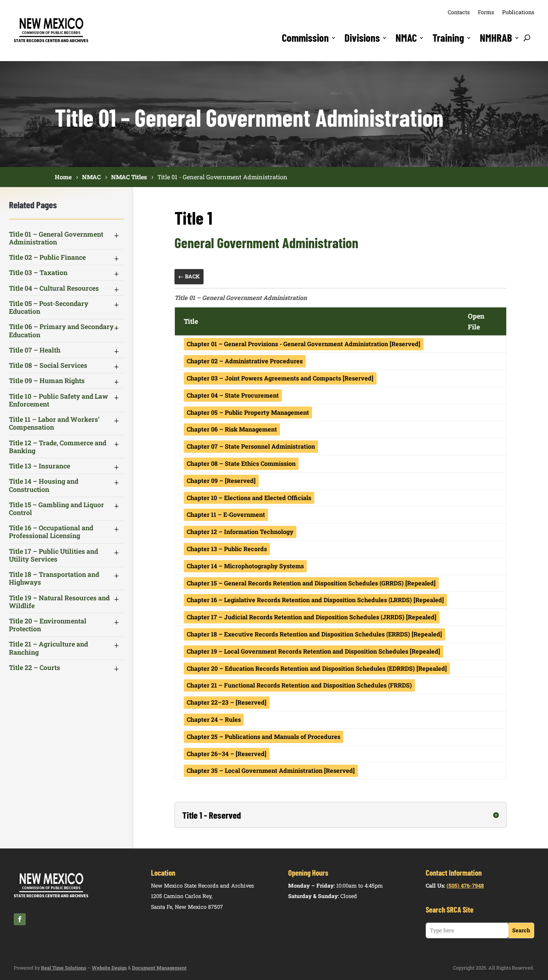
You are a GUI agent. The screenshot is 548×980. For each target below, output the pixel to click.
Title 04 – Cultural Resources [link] (54, 288)
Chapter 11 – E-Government (226, 514)
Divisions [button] (362, 37)
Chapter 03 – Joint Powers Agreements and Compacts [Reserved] (280, 378)
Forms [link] (486, 12)
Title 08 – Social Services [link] (48, 365)
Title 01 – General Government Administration (240, 297)
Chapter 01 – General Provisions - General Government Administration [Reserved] (304, 344)
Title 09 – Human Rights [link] (47, 380)
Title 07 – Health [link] (34, 350)
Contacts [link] (459, 12)
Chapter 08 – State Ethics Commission (241, 463)
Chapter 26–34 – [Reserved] (227, 754)
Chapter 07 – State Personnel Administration (251, 446)
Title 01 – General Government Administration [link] (56, 238)
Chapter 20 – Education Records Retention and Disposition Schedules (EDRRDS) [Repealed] (317, 668)
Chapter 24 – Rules (214, 719)
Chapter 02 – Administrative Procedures (245, 361)
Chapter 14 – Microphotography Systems (245, 566)
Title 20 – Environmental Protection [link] (47, 625)
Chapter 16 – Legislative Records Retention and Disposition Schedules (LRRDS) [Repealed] (315, 600)
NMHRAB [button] (496, 37)
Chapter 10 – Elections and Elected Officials (249, 498)
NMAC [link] (406, 37)
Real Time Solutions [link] (63, 968)
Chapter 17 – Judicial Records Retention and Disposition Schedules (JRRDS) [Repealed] (312, 617)
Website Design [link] (109, 968)
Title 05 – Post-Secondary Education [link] (48, 307)
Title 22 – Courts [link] (34, 667)
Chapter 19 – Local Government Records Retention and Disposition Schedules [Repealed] (313, 651)
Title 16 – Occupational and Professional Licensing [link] (51, 532)
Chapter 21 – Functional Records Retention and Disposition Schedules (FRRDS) (299, 685)
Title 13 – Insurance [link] (39, 466)
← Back (189, 276)
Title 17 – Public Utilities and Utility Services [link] (53, 555)
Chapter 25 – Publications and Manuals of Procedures (263, 736)
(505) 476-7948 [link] (465, 885)
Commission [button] (305, 37)
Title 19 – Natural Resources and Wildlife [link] (59, 602)
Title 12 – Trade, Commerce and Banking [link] (57, 447)
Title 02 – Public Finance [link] (47, 257)
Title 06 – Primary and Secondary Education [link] (61, 330)
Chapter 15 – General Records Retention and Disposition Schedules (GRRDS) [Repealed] (311, 583)
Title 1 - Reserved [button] (211, 815)
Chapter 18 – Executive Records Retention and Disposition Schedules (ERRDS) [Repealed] (314, 634)
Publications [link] (518, 12)
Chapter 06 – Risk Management (232, 429)
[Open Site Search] (527, 37)
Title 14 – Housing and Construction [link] (43, 485)
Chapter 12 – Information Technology (240, 531)
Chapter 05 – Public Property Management (248, 412)
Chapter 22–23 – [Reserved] (227, 702)
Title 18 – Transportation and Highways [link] (54, 578)
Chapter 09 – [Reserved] (221, 480)
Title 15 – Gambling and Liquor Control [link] (56, 508)
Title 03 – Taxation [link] (38, 272)
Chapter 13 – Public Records (227, 549)
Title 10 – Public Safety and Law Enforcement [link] (58, 400)
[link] (51, 41)
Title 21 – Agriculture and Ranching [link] (48, 648)
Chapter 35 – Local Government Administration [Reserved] (271, 770)
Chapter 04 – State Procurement (233, 395)
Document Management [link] (159, 968)
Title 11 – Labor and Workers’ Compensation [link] (54, 423)
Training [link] (448, 37)
